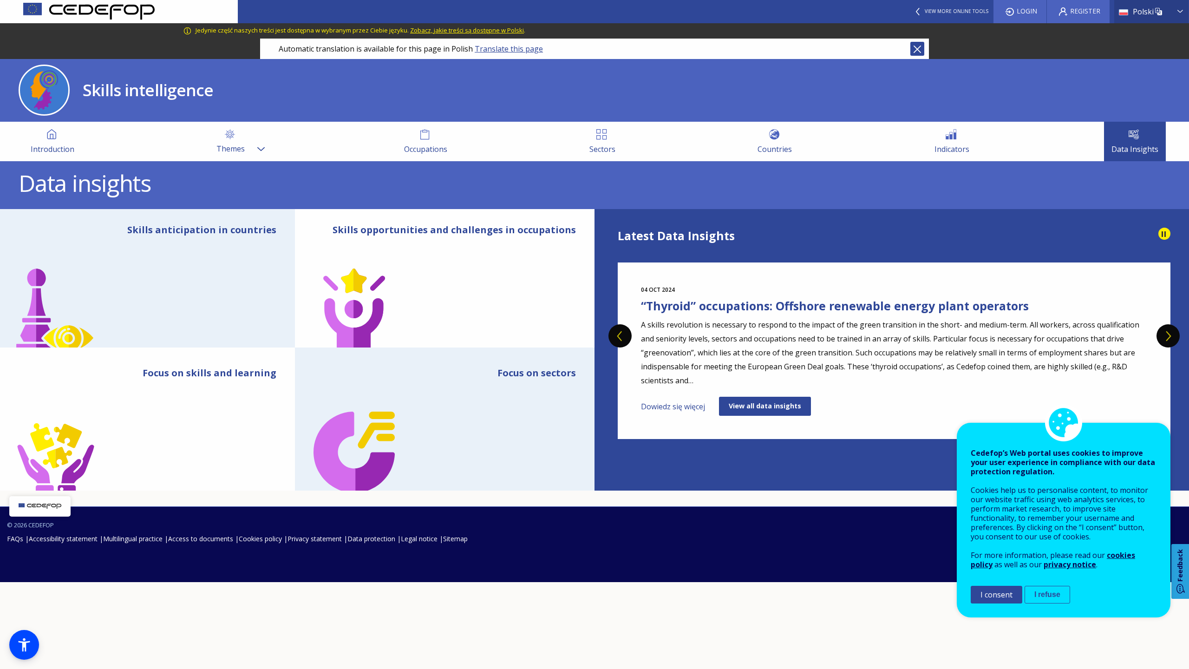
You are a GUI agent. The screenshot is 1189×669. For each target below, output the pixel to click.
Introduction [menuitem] (52, 149)
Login (1027, 11)
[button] (24, 645)
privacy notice (1070, 564)
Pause (1164, 234)
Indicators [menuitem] (951, 149)
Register (1085, 11)
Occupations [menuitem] (425, 149)
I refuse (1047, 594)
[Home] (119, 11)
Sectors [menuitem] (602, 149)
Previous (620, 336)
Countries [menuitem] (775, 149)
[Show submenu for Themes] (260, 141)
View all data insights (765, 405)
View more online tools (956, 11)
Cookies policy (260, 538)
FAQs (15, 538)
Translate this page (509, 49)
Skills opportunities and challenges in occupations (454, 229)
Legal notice (419, 538)
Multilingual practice (133, 538)
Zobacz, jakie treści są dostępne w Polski (467, 30)
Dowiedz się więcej (673, 406)
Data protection (371, 538)
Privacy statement (314, 538)
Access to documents (200, 538)
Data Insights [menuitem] (1134, 149)
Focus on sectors (536, 373)
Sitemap (455, 538)
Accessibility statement (63, 538)
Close (917, 49)
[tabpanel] (894, 350)
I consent (996, 595)
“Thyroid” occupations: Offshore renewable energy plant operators (835, 306)
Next (1168, 336)
